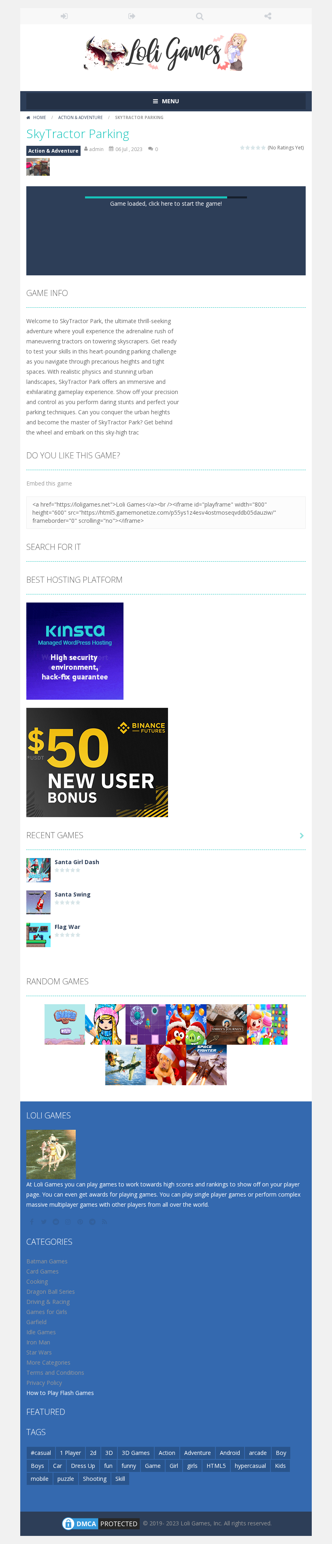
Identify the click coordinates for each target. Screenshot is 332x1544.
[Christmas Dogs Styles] (166, 1064)
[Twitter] (44, 1222)
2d (93, 1453)
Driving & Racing (48, 1301)
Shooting (94, 1478)
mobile (40, 1478)
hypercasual (250, 1465)
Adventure (197, 1453)
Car (57, 1465)
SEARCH (200, 16)
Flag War (67, 927)
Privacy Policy (44, 1382)
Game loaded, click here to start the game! (166, 203)
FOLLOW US (268, 16)
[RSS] (105, 1222)
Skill (120, 1478)
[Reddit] (57, 1222)
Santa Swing (73, 894)
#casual (41, 1453)
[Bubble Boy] (65, 1024)
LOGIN (64, 16)
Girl (174, 1465)
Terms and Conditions (55, 1372)
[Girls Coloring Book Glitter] (105, 1024)
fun (108, 1465)
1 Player (70, 1453)
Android (230, 1453)
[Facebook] (32, 1222)
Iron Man (38, 1342)
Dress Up (83, 1465)
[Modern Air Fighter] (206, 1064)
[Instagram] (69, 1222)
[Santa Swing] (38, 902)
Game (153, 1465)
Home (39, 117)
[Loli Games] (166, 50)
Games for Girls (46, 1312)
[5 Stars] (263, 147)
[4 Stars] (258, 147)
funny (128, 1465)
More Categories (48, 1362)
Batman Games (47, 1261)
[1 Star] (242, 147)
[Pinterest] (81, 1222)
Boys (37, 1465)
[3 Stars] (253, 147)
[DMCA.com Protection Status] (100, 1523)
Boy (281, 1453)
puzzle (65, 1478)
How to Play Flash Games (60, 1393)
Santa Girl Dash (77, 862)
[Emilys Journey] (226, 1024)
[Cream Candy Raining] (267, 1024)
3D (109, 1453)
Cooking (37, 1281)
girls (192, 1465)
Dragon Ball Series (50, 1291)
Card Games (42, 1271)
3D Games (136, 1453)
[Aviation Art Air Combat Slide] (125, 1064)
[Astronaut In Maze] (146, 1024)
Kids (280, 1465)
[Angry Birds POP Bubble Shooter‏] (186, 1024)
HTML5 (216, 1465)
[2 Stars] (248, 147)
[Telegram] (93, 1222)
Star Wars (39, 1352)
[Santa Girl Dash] (38, 869)
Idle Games (41, 1332)
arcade (258, 1453)
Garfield (36, 1322)
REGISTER (132, 16)
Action (167, 1453)
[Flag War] (38, 934)
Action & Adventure (80, 117)
